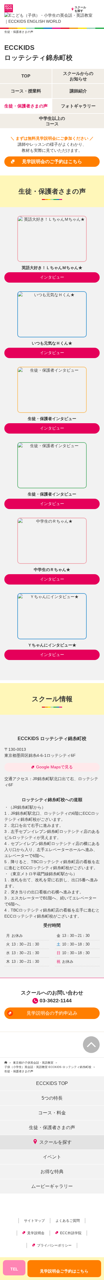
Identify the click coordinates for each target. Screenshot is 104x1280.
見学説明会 (35, 1233)
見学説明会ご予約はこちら (64, 1271)
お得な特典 (52, 1171)
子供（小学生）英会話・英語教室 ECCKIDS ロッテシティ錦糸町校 (47, 1067)
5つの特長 (52, 1098)
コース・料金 (52, 1112)
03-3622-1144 (56, 1000)
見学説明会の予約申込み (52, 1013)
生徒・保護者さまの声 (52, 1127)
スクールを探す (80, 9)
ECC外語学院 (70, 1233)
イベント (52, 1156)
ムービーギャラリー (52, 1186)
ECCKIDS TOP (52, 1083)
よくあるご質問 (67, 1221)
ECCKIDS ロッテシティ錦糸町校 (52, 738)
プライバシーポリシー (54, 1245)
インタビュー (52, 277)
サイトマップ (34, 1221)
